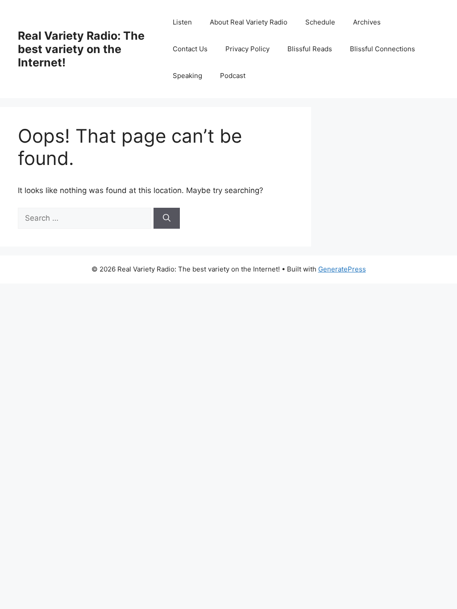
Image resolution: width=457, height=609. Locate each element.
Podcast (232, 75)
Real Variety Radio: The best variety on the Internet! (81, 49)
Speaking (187, 75)
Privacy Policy (247, 49)
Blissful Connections (382, 49)
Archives (367, 22)
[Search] (167, 218)
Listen (182, 22)
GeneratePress (342, 269)
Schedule (320, 22)
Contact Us (190, 49)
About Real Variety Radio (248, 22)
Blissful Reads (309, 49)
